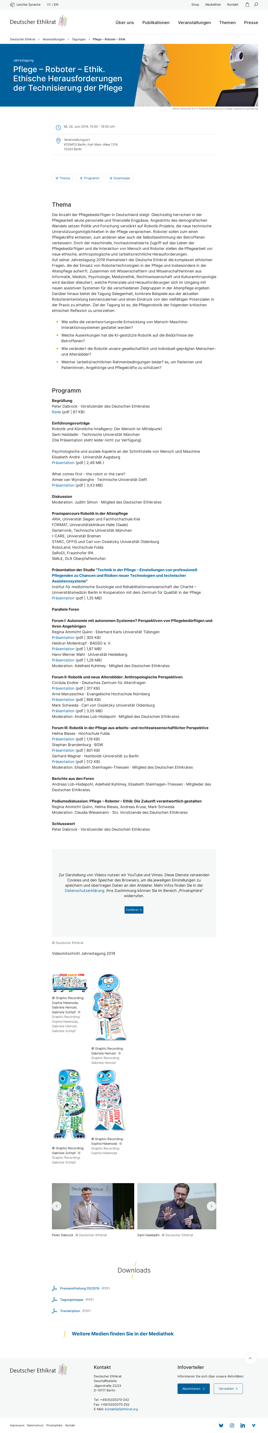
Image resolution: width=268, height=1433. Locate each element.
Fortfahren (132, 909)
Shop (195, 4)
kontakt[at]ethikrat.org (121, 1409)
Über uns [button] (125, 22)
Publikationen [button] (156, 22)
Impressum (17, 1425)
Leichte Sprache (29, 4)
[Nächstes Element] (211, 1206)
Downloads (121, 178)
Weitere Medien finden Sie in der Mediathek (123, 1334)
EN (56, 4)
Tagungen (79, 39)
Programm (91, 178)
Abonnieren (191, 1389)
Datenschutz (35, 1425)
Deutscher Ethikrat (22, 39)
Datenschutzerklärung (84, 890)
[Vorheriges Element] (56, 1206)
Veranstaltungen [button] (194, 22)
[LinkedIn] (242, 1425)
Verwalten (226, 1389)
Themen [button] (227, 22)
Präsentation (63, 462)
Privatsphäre (54, 1425)
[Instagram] (232, 1425)
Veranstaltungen (54, 39)
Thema (64, 178)
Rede (56, 412)
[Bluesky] (221, 1425)
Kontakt (232, 4)
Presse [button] (251, 22)
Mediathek (213, 4)
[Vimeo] (253, 1425)
